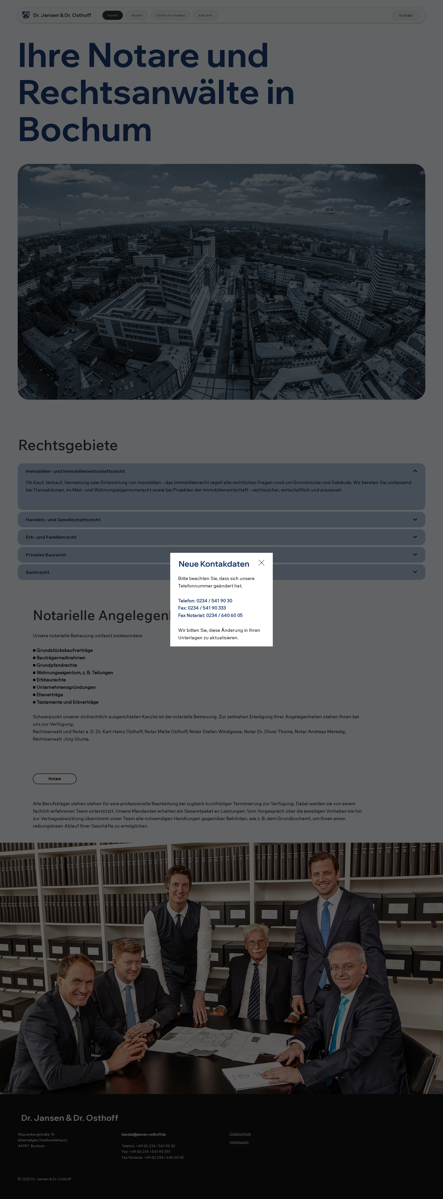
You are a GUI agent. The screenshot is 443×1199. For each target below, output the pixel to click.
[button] (261, 563)
